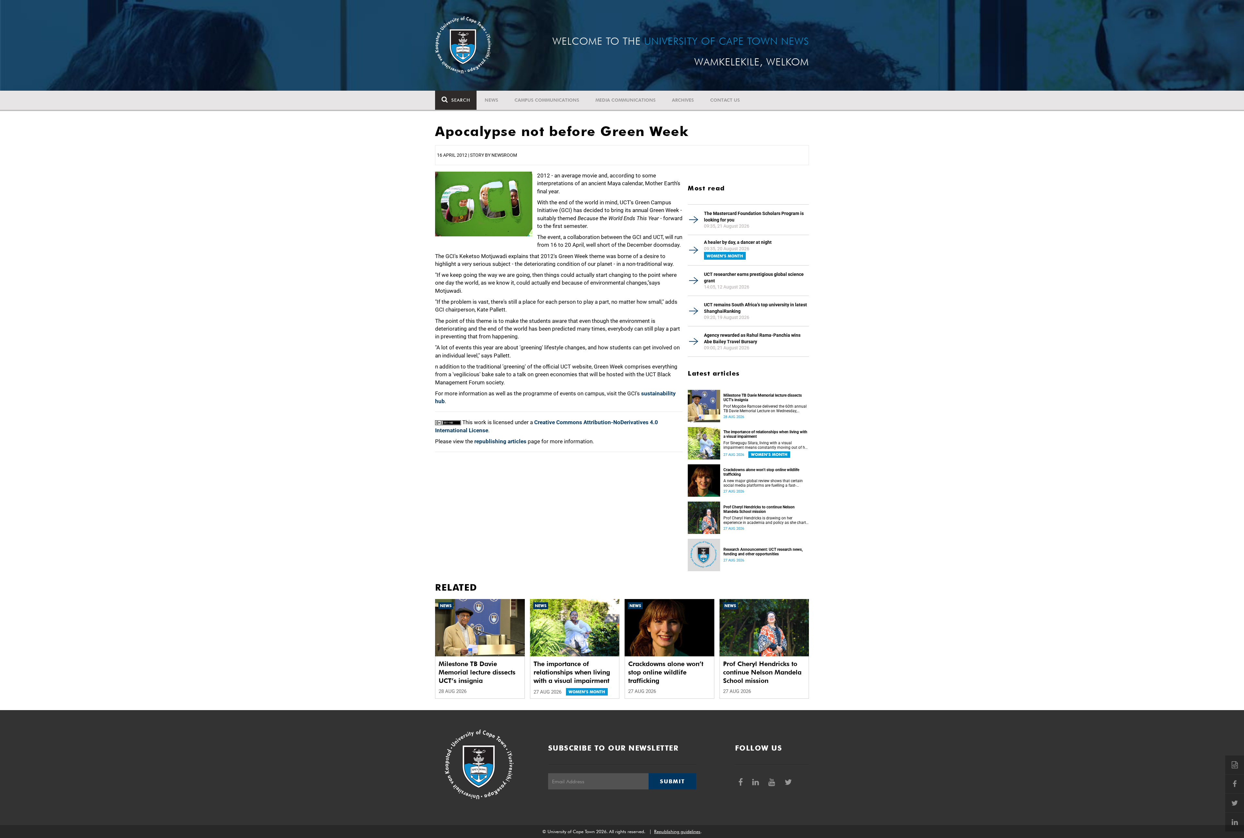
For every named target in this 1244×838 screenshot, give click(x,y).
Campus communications (546, 100)
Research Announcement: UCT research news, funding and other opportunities (763, 551)
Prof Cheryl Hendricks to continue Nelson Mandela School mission (759, 509)
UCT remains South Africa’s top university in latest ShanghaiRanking (755, 308)
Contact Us (725, 100)
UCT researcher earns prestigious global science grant (754, 277)
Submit (672, 781)
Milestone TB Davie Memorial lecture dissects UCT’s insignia (762, 397)
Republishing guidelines (677, 831)
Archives (683, 100)
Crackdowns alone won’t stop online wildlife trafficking (761, 472)
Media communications (625, 100)
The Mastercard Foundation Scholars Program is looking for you (754, 216)
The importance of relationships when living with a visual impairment (765, 434)
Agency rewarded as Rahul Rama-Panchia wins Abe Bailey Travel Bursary (752, 338)
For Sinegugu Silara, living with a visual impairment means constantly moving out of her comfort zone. (765, 445)
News (491, 100)
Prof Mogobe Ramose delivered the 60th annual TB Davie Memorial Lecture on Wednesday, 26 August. (765, 408)
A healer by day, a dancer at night (738, 242)
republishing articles (500, 441)
